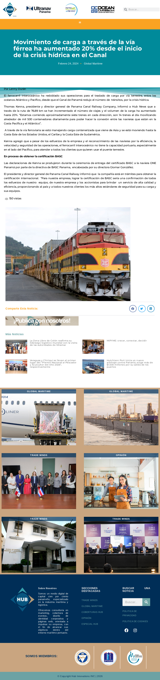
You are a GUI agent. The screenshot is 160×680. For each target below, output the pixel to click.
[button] (80, 22)
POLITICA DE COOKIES (135, 621)
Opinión (86, 618)
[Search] (146, 602)
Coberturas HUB (92, 612)
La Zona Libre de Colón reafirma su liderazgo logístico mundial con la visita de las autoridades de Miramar (53, 342)
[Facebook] (126, 630)
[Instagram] (135, 630)
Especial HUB (90, 624)
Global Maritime (93, 63)
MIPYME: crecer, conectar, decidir (127, 340)
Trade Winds (90, 600)
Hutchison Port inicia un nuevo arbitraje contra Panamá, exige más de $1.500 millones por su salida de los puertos (130, 363)
